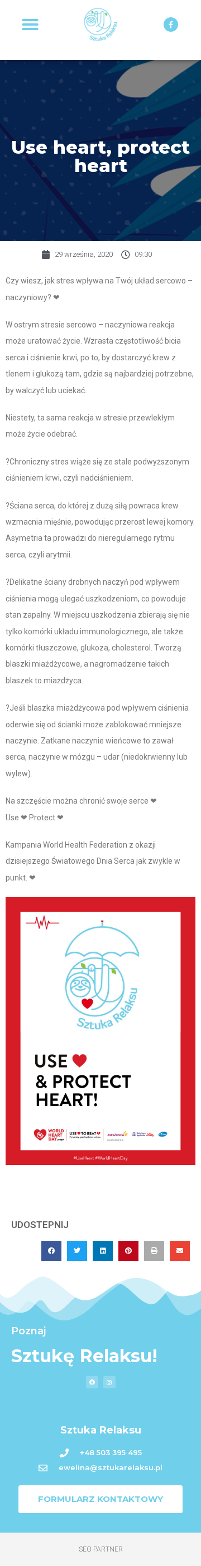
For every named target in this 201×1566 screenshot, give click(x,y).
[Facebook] (92, 1382)
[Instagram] (109, 1382)
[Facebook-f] (171, 24)
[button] (30, 24)
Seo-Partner (101, 1549)
